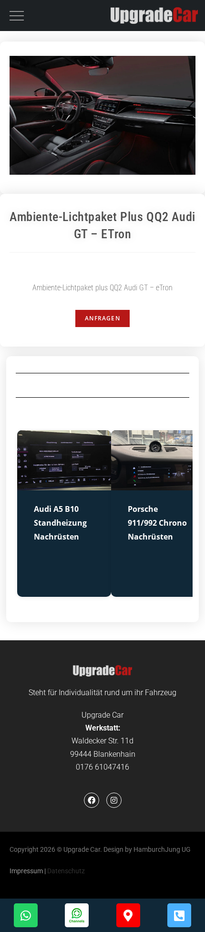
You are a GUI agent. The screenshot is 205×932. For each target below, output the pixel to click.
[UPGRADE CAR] (154, 15)
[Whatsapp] (26, 915)
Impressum (26, 871)
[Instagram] (114, 800)
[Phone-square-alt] (179, 915)
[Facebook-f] (91, 800)
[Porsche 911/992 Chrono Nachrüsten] (158, 484)
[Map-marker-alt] (128, 915)
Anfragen (102, 318)
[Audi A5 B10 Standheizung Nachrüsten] (64, 484)
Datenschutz (66, 871)
